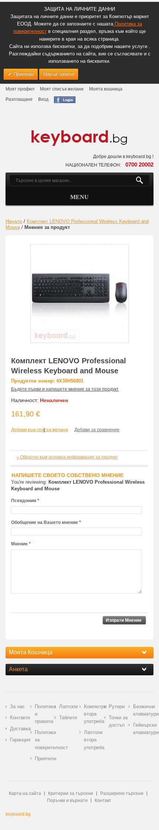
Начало (14, 221)
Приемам (23, 74)
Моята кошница (105, 89)
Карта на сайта (25, 793)
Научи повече (58, 74)
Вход (43, 99)
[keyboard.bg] (79, 132)
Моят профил (20, 89)
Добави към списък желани (39, 429)
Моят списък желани (62, 89)
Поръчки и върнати (67, 800)
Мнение (19, 543)
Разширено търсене (121, 793)
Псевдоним (23, 500)
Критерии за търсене (70, 793)
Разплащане (19, 99)
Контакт (103, 800)
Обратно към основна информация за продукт (67, 457)
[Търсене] (142, 180)
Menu (79, 197)
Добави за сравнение (96, 429)
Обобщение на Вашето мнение (44, 522)
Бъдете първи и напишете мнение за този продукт (65, 389)
